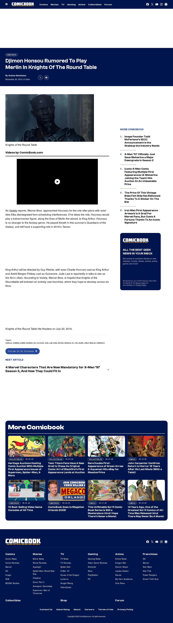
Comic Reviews (12, 562)
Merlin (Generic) (97, 343)
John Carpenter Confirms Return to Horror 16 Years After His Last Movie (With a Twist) (145, 468)
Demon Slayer (121, 567)
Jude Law (48, 343)
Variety (13, 210)
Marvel (8, 567)
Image (8, 575)
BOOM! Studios (12, 583)
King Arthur (58, 343)
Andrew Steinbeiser (17, 75)
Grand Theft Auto (151, 579)
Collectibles (95, 4)
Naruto (118, 575)
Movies (55, 4)
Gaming (71, 4)
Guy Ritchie (39, 343)
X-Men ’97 (65, 571)
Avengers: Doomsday (42, 586)
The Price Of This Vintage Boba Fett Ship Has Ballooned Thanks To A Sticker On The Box (142, 197)
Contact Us (46, 609)
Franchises (150, 554)
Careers (89, 609)
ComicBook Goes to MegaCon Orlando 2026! (66, 509)
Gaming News (94, 558)
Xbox (90, 571)
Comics (43, 4)
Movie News (38, 558)
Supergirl (37, 567)
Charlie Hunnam (12, 343)
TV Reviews (65, 562)
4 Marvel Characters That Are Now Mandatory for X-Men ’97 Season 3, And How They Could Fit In (52, 369)
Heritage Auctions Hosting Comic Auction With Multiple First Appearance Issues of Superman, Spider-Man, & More (25, 469)
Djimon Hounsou (26, 343)
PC (89, 579)
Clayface (37, 578)
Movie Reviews (39, 562)
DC (6, 571)
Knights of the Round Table (76, 343)
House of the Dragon (69, 575)
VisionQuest (65, 587)
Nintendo (92, 567)
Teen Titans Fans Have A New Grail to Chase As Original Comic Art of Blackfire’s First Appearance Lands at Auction (66, 468)
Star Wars (147, 567)
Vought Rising (66, 583)
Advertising (63, 609)
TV (62, 4)
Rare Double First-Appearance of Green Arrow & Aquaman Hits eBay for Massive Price (105, 468)
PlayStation (93, 575)
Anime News (121, 558)
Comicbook (11, 55)
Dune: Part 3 (38, 582)
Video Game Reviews (97, 562)
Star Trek (147, 571)
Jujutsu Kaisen (122, 571)
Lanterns (64, 579)
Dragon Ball (120, 562)
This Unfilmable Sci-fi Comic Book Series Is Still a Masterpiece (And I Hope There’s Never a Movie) (105, 512)
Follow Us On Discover (21, 351)
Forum (108, 4)
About (77, 609)
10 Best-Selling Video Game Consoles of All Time (25, 509)
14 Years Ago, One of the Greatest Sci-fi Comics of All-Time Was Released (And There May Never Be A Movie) (146, 512)
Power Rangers (150, 575)
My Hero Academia (124, 579)
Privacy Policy (141, 285)
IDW (7, 579)
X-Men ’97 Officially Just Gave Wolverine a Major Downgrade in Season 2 (139, 157)
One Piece (120, 583)
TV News (64, 558)
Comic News (11, 558)
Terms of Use (140, 283)
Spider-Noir (65, 567)
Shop (63, 600)
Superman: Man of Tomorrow (41, 592)
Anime (81, 4)
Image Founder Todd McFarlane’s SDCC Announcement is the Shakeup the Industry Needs (141, 141)
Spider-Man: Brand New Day (43, 572)
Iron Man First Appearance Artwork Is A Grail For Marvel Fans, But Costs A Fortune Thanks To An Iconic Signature (142, 216)
